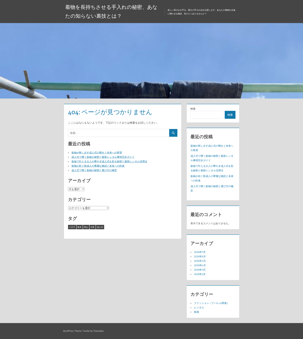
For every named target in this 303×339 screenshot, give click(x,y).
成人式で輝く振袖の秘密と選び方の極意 (94, 170)
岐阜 (79, 227)
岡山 (86, 227)
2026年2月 (200, 274)
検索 (193, 108)
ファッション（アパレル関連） (211, 303)
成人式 (100, 227)
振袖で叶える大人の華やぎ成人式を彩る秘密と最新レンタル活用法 (109, 161)
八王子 (72, 227)
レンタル (199, 307)
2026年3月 (200, 269)
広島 (92, 227)
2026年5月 (200, 260)
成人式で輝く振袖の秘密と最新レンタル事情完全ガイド (103, 157)
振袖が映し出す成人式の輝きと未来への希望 (96, 152)
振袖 (196, 311)
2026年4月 (200, 265)
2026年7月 (200, 252)
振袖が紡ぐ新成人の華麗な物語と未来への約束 (98, 165)
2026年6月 (200, 256)
